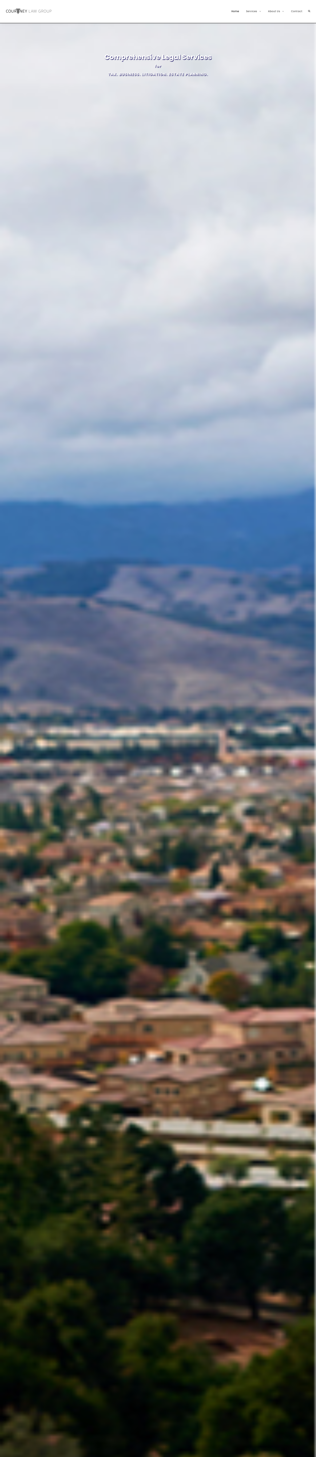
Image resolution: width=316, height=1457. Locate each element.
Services (251, 11)
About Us (274, 11)
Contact (297, 11)
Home (235, 11)
